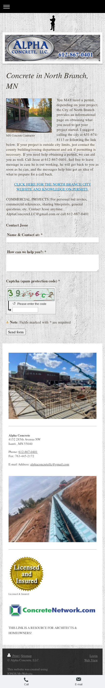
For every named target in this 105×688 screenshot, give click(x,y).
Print (16, 655)
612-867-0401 (28, 452)
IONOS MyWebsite (19, 673)
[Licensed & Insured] (26, 574)
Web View (91, 660)
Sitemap (26, 655)
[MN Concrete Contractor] (29, 115)
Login (94, 655)
